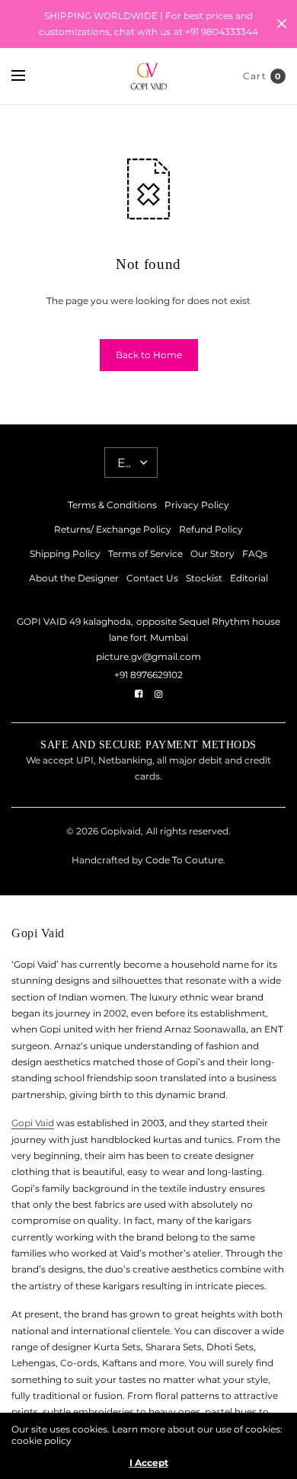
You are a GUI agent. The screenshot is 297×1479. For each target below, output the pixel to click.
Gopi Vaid (32, 1122)
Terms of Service (145, 553)
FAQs (254, 553)
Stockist (204, 578)
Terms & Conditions (112, 505)
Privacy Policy (196, 505)
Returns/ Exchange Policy (112, 529)
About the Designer (74, 578)
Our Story (212, 553)
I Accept (148, 1463)
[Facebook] (138, 694)
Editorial (249, 578)
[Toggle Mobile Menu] (28, 76)
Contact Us (152, 578)
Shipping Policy (65, 553)
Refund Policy (211, 529)
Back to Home (149, 354)
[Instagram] (158, 694)
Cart (255, 76)
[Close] (282, 23)
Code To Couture (183, 860)
